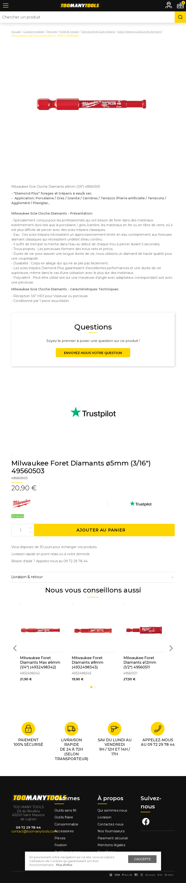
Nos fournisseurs (111, 831)
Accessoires (63, 831)
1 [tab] (91, 687)
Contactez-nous (110, 824)
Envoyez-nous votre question (93, 353)
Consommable (66, 824)
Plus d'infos (64, 865)
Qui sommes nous (112, 810)
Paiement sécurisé (113, 838)
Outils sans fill (65, 810)
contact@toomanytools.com (34, 831)
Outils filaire (63, 817)
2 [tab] (94, 687)
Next (171, 648)
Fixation (60, 845)
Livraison (105, 817)
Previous (15, 648)
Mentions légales (112, 845)
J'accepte (142, 859)
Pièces (59, 838)
